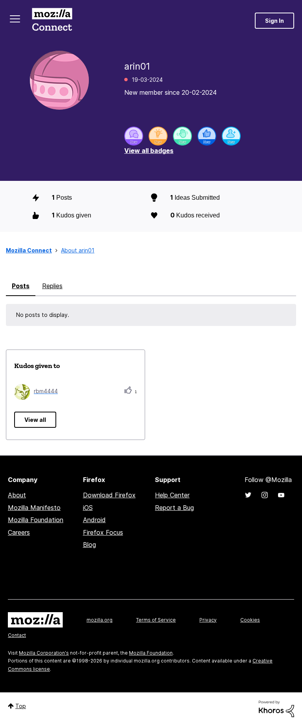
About (17, 495)
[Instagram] (264, 495)
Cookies (250, 620)
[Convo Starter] (133, 136)
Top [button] (20, 706)
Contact (17, 635)
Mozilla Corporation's (44, 653)
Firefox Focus (103, 532)
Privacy (208, 620)
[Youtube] (281, 495)
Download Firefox (109, 495)
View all (35, 419)
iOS (88, 508)
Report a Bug (174, 508)
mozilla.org (99, 620)
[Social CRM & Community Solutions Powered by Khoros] (276, 708)
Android (94, 520)
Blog (89, 544)
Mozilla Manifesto (34, 508)
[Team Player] (206, 136)
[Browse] (15, 19)
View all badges (148, 151)
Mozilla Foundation (35, 520)
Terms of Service (156, 620)
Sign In (274, 20)
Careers (19, 532)
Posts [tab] (20, 286)
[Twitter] (248, 495)
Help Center (172, 495)
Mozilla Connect (52, 20)
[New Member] (231, 136)
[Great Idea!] (158, 136)
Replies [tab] (52, 286)
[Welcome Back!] (182, 136)
